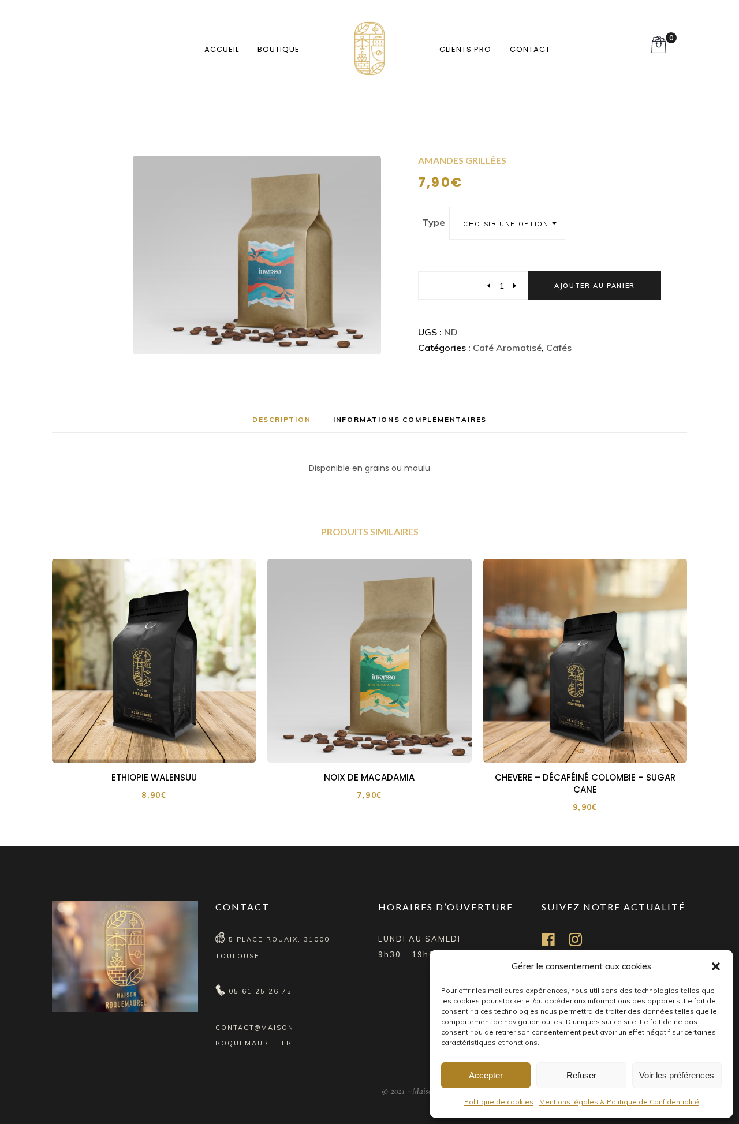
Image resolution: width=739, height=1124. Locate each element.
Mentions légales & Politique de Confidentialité (619, 1101)
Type (433, 222)
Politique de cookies (498, 1101)
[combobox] (507, 223)
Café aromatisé (507, 347)
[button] (716, 966)
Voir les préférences (676, 1075)
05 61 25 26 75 (260, 991)
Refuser (581, 1075)
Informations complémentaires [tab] (410, 419)
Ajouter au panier (594, 286)
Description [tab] (281, 419)
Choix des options (161, 743)
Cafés (559, 347)
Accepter (486, 1075)
